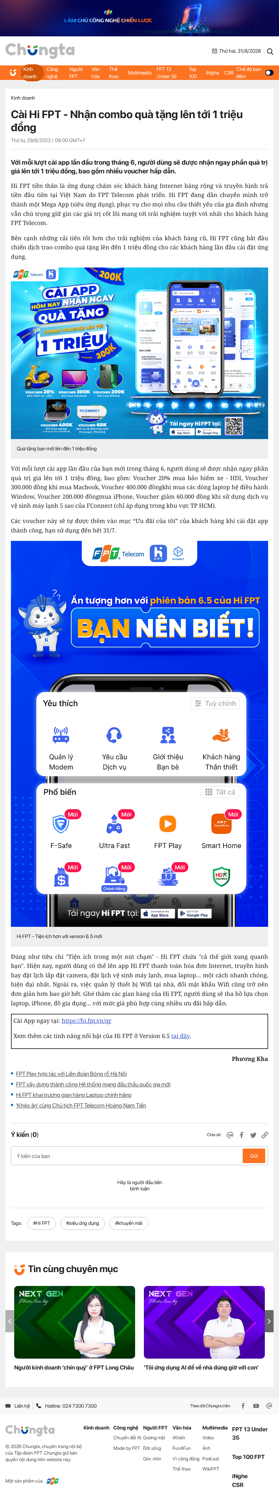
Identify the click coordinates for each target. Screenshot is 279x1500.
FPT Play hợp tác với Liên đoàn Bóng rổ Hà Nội (71, 1073)
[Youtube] (256, 1405)
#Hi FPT (41, 1223)
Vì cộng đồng (186, 1458)
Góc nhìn (152, 1458)
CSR (229, 73)
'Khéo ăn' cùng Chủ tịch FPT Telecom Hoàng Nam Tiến (81, 1105)
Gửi (254, 1156)
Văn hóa (96, 72)
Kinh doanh (30, 72)
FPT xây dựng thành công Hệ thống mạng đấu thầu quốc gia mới (93, 1084)
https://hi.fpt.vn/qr (87, 1021)
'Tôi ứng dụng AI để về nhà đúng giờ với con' (201, 1367)
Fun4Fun (182, 1448)
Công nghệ (52, 72)
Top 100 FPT (248, 1456)
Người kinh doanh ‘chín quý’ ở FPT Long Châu (74, 1367)
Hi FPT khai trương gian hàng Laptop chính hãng (74, 1094)
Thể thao (113, 72)
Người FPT (76, 72)
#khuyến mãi (128, 1223)
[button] (269, 1321)
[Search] (270, 51)
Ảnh (206, 1448)
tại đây (180, 1036)
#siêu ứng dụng (82, 1223)
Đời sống (152, 1448)
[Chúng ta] (39, 51)
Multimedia (139, 73)
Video (208, 1437)
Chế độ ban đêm (248, 72)
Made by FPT (126, 1448)
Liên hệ (22, 1406)
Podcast (210, 1458)
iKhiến (179, 1437)
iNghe (212, 73)
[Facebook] (243, 1405)
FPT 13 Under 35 (167, 72)
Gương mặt (154, 1437)
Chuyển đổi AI (127, 1437)
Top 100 (193, 72)
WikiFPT (210, 1469)
